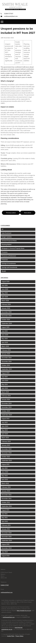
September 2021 (7, 506)
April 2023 (5, 434)
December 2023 (7, 403)
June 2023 (5, 426)
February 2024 (6, 396)
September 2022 (7, 460)
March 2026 (5, 300)
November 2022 (7, 453)
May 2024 (5, 384)
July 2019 (5, 552)
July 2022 (5, 468)
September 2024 (7, 369)
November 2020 (7, 536)
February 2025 (6, 350)
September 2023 (7, 415)
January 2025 (6, 354)
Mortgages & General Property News (13, 248)
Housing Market (6, 244)
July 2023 (5, 422)
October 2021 (6, 502)
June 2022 (5, 472)
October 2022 (6, 456)
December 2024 (7, 357)
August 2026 (5, 281)
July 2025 (5, 331)
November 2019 (7, 548)
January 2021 (6, 529)
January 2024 (6, 399)
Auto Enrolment (6, 233)
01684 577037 (8, 13)
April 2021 (5, 521)
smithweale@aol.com (11, 16)
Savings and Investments (9, 267)
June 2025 (5, 335)
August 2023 (5, 418)
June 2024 (5, 380)
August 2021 (5, 510)
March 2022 (5, 483)
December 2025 (7, 312)
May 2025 (5, 338)
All (2, 229)
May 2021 (5, 517)
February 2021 (6, 525)
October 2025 (6, 319)
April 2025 (5, 342)
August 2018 (5, 555)
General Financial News (9, 240)
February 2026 (6, 304)
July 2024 (5, 376)
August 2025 (5, 327)
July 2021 (5, 514)
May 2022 (5, 475)
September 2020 (7, 540)
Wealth (4, 271)
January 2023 (6, 445)
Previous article (11, 212)
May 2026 (5, 293)
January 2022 (6, 491)
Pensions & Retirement (9, 256)
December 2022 (7, 449)
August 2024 (5, 373)
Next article (27, 212)
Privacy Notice (19, 636)
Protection (5, 259)
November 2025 (7, 316)
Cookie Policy (10, 636)
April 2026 (5, 297)
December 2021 (7, 495)
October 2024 (6, 365)
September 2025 (7, 323)
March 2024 (5, 392)
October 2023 (6, 411)
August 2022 (5, 464)
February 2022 (6, 487)
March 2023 (5, 437)
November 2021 (7, 498)
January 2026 (6, 308)
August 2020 (5, 544)
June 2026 (5, 289)
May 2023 (5, 430)
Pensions (4, 252)
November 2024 (7, 361)
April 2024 (5, 388)
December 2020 (7, 533)
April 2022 (5, 479)
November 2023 (7, 407)
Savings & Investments (9, 263)
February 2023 (6, 441)
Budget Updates (7, 237)
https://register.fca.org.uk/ (24, 610)
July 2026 (5, 285)
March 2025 (5, 346)
